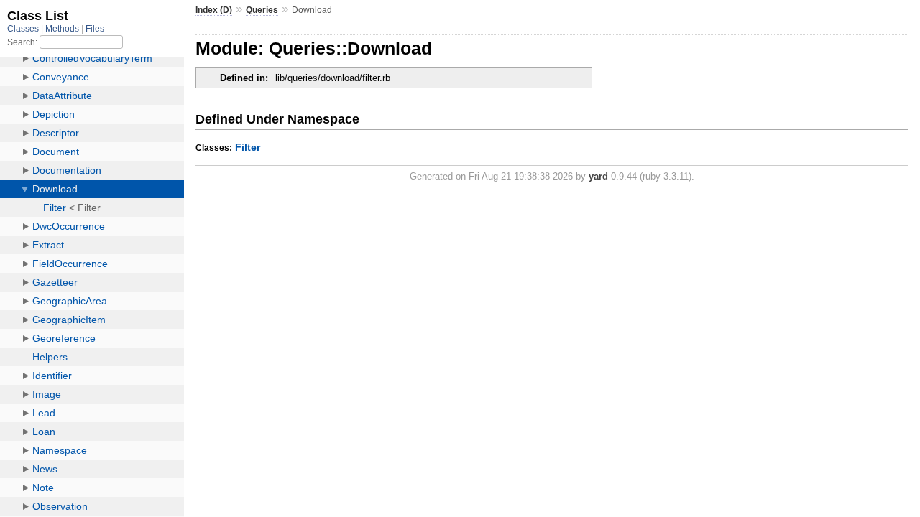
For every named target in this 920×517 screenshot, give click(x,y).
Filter (247, 147)
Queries (262, 10)
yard (598, 176)
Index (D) (214, 10)
